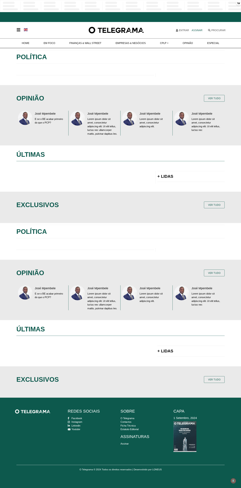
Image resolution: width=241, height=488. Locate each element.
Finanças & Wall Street (85, 43)
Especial (213, 43)
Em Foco (49, 43)
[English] (26, 29)
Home (25, 43)
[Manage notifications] (233, 480)
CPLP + (164, 43)
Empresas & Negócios (131, 43)
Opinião (188, 43)
